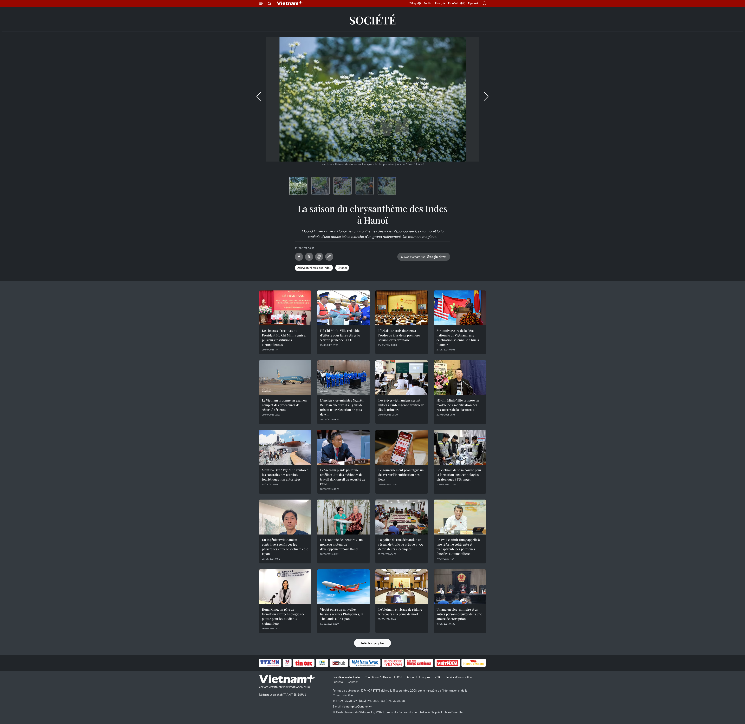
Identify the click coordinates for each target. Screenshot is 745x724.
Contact (353, 682)
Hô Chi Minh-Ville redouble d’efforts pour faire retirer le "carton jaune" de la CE (340, 335)
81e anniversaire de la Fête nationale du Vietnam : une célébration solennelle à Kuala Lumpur (458, 338)
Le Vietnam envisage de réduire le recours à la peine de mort (400, 611)
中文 (462, 3)
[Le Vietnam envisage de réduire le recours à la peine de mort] (401, 586)
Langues (424, 677)
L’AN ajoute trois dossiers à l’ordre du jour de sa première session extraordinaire (399, 335)
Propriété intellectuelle (346, 677)
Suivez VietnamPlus (413, 257)
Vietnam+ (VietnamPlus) (289, 3)
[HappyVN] (473, 663)
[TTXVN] (270, 663)
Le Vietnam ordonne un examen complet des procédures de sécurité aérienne (284, 405)
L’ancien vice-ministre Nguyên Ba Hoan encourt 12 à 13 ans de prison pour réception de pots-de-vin (342, 407)
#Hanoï (342, 267)
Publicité (338, 682)
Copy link (329, 257)
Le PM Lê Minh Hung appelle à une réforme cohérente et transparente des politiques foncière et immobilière (458, 547)
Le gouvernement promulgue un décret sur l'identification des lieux (401, 474)
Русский (473, 3)
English (428, 3)
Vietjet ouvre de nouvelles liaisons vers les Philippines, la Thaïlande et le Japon (341, 614)
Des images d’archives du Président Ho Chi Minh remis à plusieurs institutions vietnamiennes (284, 338)
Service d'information (458, 677)
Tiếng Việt (415, 3)
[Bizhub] (338, 663)
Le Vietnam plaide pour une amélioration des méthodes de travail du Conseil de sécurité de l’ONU (342, 477)
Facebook (299, 257)
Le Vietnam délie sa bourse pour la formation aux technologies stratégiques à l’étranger (459, 474)
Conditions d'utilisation (378, 677)
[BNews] (322, 663)
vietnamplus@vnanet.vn (357, 706)
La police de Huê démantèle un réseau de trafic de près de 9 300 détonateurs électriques (400, 544)
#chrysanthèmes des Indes (314, 267)
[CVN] (393, 663)
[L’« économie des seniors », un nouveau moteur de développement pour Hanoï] (343, 517)
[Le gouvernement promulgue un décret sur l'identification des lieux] (401, 447)
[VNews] (287, 663)
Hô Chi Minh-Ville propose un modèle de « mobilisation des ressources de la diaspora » (458, 405)
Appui (410, 677)
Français (440, 3)
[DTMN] (419, 663)
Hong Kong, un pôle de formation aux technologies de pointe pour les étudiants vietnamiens (283, 616)
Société (372, 20)
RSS (399, 677)
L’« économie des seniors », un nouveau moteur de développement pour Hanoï (341, 544)
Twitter (309, 257)
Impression (319, 257)
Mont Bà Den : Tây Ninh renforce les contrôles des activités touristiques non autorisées (285, 474)
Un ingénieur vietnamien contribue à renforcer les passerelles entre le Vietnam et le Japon (285, 547)
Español (452, 3)
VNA (438, 677)
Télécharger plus (372, 643)
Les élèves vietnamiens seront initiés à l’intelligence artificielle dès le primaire (401, 405)
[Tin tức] (304, 663)
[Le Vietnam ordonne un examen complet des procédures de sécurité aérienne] (285, 377)
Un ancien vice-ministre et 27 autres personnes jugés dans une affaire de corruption (459, 614)
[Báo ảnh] (447, 663)
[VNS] (364, 663)
